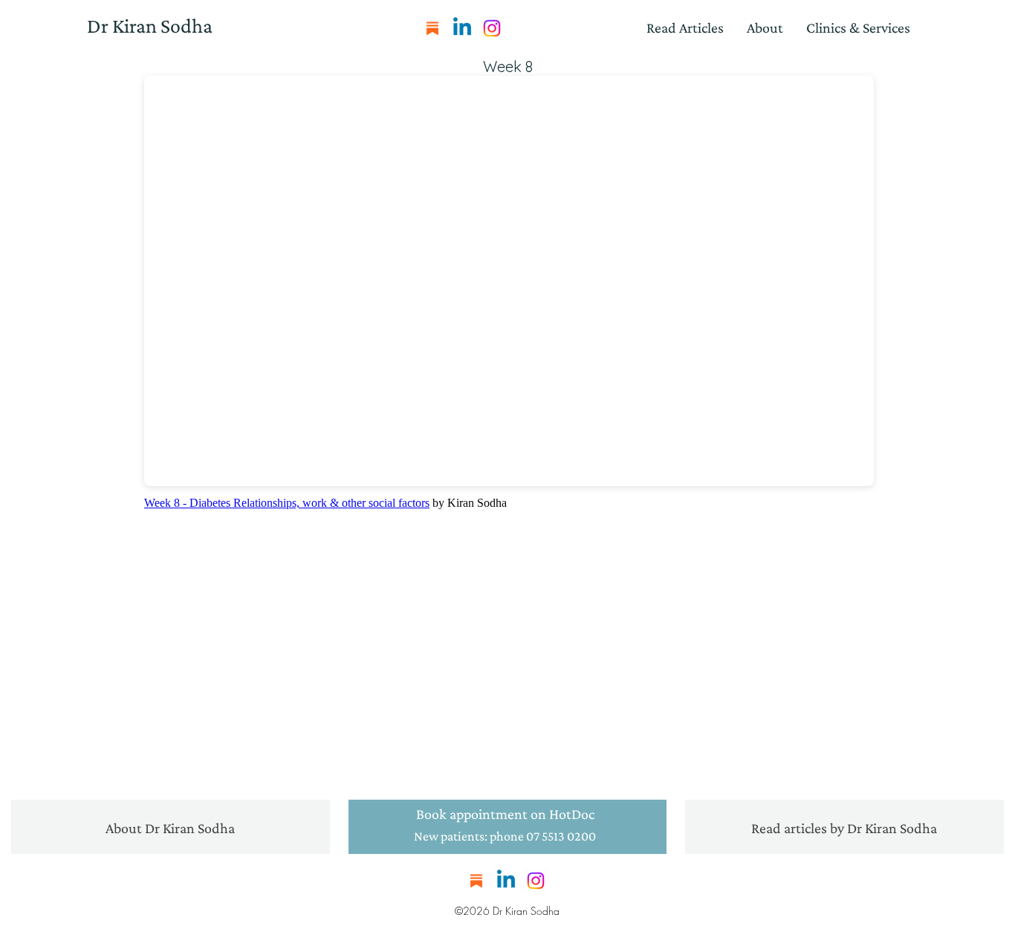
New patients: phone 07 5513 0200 (505, 836)
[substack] (432, 28)
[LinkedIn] (462, 28)
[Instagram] (492, 28)
